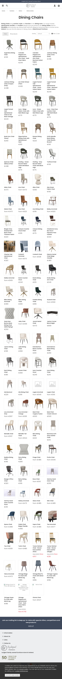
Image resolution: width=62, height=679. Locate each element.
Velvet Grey (38, 284)
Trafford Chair (51, 162)
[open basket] (59, 6)
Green (35, 303)
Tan (27, 284)
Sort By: (34, 33)
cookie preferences (21, 671)
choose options (9, 194)
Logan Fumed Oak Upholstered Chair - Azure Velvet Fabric (37, 85)
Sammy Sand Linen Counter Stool (8, 502)
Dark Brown (38, 236)
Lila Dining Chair (23, 392)
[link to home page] (31, 5)
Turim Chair (22, 546)
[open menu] (3, 6)
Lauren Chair (22, 370)
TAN (12, 485)
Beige (41, 355)
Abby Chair (7, 187)
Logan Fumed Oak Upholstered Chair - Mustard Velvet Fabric (52, 85)
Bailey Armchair (52, 209)
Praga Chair (36, 457)
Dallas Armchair (9, 278)
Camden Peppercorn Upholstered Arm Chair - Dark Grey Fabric (23, 56)
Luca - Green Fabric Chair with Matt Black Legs (38, 111)
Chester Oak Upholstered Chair (8, 256)
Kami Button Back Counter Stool (37, 348)
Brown (35, 355)
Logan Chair (51, 392)
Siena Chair (36, 501)
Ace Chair (21, 187)
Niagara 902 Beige (24, 352)
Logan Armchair (38, 392)
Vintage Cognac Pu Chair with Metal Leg (52, 575)
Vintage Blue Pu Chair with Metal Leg (38, 575)
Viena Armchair (9, 574)
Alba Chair (36, 187)
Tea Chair (7, 546)
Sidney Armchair (23, 501)
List (59, 33)
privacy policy (23, 669)
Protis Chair (51, 457)
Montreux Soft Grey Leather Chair (51, 435)
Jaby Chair (21, 321)
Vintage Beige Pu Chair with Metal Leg (23, 575)
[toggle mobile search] (7, 6)
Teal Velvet (9, 461)
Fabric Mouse (38, 371)
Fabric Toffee (38, 374)
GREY (6, 485)
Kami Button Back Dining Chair (51, 348)
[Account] (55, 6)
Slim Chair (50, 501)
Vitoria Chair (37, 597)
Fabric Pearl (38, 376)
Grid (54, 33)
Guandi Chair (51, 299)
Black (9, 396)
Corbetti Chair (37, 254)
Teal (41, 211)
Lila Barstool (8, 392)
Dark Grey (21, 284)
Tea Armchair (51, 524)
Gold (35, 211)
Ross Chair (36, 479)
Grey (38, 213)
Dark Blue (38, 239)
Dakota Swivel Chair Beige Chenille (51, 256)
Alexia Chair (8, 209)
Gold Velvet (9, 458)
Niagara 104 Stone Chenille (24, 355)
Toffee (6, 394)
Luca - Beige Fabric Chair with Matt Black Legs (23, 111)
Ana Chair (21, 209)
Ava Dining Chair (38, 209)
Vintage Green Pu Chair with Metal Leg (9, 599)
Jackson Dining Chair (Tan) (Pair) (52, 54)
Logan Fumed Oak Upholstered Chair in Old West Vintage (8, 112)
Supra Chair (36, 524)
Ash (12, 394)
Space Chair (8, 524)
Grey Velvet (9, 463)
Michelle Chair (8, 434)
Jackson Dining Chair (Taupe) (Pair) (9, 83)
